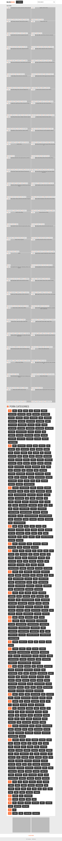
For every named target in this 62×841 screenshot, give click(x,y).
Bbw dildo (17, 470)
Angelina (33, 19)
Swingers (27, 750)
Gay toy (21, 401)
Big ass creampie (24, 128)
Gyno (51, 575)
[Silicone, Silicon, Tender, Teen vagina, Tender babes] (19, 327)
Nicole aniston (10, 210)
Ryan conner (29, 732)
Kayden (18, 292)
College (20, 515)
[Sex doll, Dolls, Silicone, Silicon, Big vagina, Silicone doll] (19, 41)
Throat (22, 792)
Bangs (17, 224)
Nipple (10, 697)
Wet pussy (15, 387)
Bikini (36, 470)
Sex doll (9, 46)
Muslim (33, 680)
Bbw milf (43, 87)
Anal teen (31, 424)
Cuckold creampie (13, 512)
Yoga (21, 813)
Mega (16, 101)
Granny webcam (20, 585)
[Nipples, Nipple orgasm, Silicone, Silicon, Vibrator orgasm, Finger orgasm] (43, 300)
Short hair (9, 183)
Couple (15, 505)
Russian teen (46, 732)
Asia (44, 431)
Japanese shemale (24, 627)
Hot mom (31, 603)
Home (18, 599)
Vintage (22, 799)
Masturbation (12, 673)
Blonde (26, 480)
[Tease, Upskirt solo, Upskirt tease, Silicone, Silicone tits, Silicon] (19, 109)
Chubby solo (31, 494)
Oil (10, 704)
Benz (38, 74)
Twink (23, 788)
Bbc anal (26, 463)
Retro (24, 729)
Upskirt (15, 795)
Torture (11, 788)
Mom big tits (26, 387)
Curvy (40, 505)
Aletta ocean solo (51, 374)
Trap (16, 792)
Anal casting (49, 428)
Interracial (29, 617)
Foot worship (32, 557)
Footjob (11, 554)
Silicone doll (24, 101)
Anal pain (44, 435)
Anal (14, 410)
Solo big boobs (46, 183)
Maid (20, 673)
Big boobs (18, 459)
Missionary (12, 687)
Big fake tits (52, 142)
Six (32, 251)
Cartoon (40, 494)
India (36, 617)
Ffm (48, 554)
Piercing (29, 718)
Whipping (49, 802)
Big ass (29, 445)
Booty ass (26, 183)
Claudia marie (10, 360)
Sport (45, 757)
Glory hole (28, 578)
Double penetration (47, 536)
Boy (30, 452)
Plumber (43, 722)
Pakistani (46, 715)
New (43, 694)
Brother (40, 463)
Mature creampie (39, 683)
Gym (46, 575)
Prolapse (38, 711)
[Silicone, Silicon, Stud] (43, 27)
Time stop (29, 792)
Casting (20, 491)
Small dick (30, 778)
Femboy (43, 554)
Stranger (28, 771)
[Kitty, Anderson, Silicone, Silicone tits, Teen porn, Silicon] (19, 136)
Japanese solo (12, 627)
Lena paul (16, 655)
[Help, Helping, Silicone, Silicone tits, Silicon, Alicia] (19, 82)
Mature (20, 666)
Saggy (23, 746)
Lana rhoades (44, 652)
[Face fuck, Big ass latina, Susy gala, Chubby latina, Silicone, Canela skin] (43, 259)
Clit (50, 505)
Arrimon (44, 410)
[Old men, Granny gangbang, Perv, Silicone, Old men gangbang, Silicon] (43, 273)
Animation (11, 435)
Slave (34, 743)
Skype (44, 767)
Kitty (9, 142)
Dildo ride (11, 540)
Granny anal (28, 571)
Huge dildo (11, 606)
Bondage (24, 452)
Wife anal (25, 806)
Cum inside (33, 519)
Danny (45, 533)
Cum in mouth (34, 501)
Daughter (11, 529)
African (44, 424)
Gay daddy (38, 585)
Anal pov (45, 438)
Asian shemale (12, 442)
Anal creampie (45, 414)
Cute (41, 501)
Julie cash (22, 634)
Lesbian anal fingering (24, 662)
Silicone (22, 19)
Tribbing (37, 792)
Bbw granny (22, 445)
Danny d (32, 536)
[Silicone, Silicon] (19, 150)
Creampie (47, 487)
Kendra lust (23, 641)
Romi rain (22, 736)
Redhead (11, 732)
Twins (50, 788)
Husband (46, 603)
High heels (20, 610)
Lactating (23, 659)
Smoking (49, 750)
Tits (29, 788)
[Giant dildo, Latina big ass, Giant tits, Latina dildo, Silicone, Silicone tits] (43, 341)
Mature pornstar (43, 360)
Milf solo (37, 669)
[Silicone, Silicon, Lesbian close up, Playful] (19, 314)
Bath (33, 210)
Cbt (46, 498)
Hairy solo (26, 596)
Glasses (11, 585)
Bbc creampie (12, 480)
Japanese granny (23, 631)
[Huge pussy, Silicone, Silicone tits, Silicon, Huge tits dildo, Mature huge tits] (43, 150)
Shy (30, 764)
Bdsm (35, 445)
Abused (37, 435)
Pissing (43, 708)
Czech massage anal (20, 494)
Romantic (18, 729)
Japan (22, 620)
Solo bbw (36, 771)
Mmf (39, 333)
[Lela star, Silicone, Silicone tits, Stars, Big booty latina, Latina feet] (19, 164)
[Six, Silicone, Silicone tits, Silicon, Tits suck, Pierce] (43, 246)
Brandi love (48, 459)
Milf (34, 666)
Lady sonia (31, 659)
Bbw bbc (28, 466)
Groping (11, 582)
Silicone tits (27, 19)
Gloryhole (25, 575)
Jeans (47, 631)
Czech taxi (36, 512)
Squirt (49, 739)
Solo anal (37, 767)
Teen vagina (22, 333)
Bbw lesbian (48, 456)
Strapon (17, 743)
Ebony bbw (34, 547)
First (46, 561)
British (31, 456)
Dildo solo (19, 540)
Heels (46, 606)
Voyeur (15, 799)
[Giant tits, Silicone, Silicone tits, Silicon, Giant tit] (43, 123)
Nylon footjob (25, 697)
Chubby (49, 491)
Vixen (34, 799)
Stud (41, 33)
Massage (27, 666)
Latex (28, 648)
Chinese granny (24, 508)
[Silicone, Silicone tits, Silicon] (43, 218)
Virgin (28, 799)
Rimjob (11, 729)
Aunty (37, 424)
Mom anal (33, 673)
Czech (26, 491)
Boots (25, 456)
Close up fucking (51, 169)
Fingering (23, 568)
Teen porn (27, 142)
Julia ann (11, 624)
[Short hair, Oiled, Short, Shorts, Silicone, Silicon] (43, 109)
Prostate (23, 715)
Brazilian (11, 484)
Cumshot (18, 501)
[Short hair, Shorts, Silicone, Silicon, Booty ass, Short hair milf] (19, 177)
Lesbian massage (13, 659)
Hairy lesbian (38, 606)
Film (48, 557)
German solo (21, 278)
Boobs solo (40, 183)
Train (34, 788)
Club (10, 522)
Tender (17, 333)
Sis (31, 753)
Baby (19, 456)
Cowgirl (50, 333)
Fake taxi (33, 142)
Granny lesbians (19, 589)
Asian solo (47, 417)
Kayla (9, 292)
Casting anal (23, 505)
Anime (28, 414)
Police (30, 715)
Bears (19, 463)
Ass (31, 410)
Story (31, 757)
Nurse (27, 694)
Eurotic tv (22, 543)
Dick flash (48, 529)
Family (39, 550)
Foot (51, 550)
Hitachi (15, 592)
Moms (27, 687)
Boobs (10, 466)
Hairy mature (45, 599)
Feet (34, 550)
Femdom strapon (13, 568)
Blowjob (47, 452)
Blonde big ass (22, 74)
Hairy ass (44, 610)
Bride (48, 466)
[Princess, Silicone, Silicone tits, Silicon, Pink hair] (43, 95)
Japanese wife (12, 631)
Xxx (14, 809)
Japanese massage (33, 624)
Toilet (39, 781)
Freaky (26, 60)
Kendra (11, 645)
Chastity (25, 501)
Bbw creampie (20, 473)
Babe (38, 480)
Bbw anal (11, 449)
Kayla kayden (13, 292)
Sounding (34, 292)
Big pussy (23, 477)
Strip (16, 753)
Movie (47, 676)
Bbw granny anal (29, 484)
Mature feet (22, 683)
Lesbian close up (18, 319)
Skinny (23, 743)
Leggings (42, 655)
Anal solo (19, 417)
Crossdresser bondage (31, 515)
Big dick (47, 473)
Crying (15, 508)
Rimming (38, 725)
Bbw (14, 445)
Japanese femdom (13, 638)
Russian (15, 725)
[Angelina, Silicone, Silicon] (43, 14)
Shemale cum (12, 771)
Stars (23, 169)
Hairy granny (12, 603)
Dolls (13, 46)
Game (35, 578)
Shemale (15, 739)
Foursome (30, 568)
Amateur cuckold (21, 431)
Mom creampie (12, 683)
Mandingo (24, 676)
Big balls (19, 360)
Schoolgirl (36, 764)
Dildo (26, 526)
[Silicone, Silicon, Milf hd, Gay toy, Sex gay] (19, 396)
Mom (14, 666)
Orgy (48, 701)
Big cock (11, 459)
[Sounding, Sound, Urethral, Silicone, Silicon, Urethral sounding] (43, 286)
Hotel (37, 599)
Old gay (31, 704)
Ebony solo (37, 543)
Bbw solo (42, 445)
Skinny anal (19, 760)
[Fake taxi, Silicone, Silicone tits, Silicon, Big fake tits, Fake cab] (43, 136)
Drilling (17, 374)
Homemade (11, 596)
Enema (29, 543)
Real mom (37, 732)
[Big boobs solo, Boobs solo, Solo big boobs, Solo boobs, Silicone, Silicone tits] (43, 177)
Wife (14, 802)
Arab (20, 410)
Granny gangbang (40, 278)
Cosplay (40, 487)
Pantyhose (21, 708)
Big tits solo (10, 19)
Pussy (45, 711)
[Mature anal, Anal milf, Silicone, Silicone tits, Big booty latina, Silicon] (19, 232)
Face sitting (21, 564)
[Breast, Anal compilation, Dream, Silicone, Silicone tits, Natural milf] (43, 191)
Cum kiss (41, 519)
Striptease (28, 760)
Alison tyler (21, 438)
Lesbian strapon (26, 655)
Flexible (34, 564)
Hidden (34, 592)
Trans (25, 781)
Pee (17, 711)
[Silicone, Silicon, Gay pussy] (19, 246)
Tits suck (49, 251)
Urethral (42, 292)
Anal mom (11, 431)
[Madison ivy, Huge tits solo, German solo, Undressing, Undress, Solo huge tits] (19, 273)
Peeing (10, 718)
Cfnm (32, 491)
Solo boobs (52, 183)
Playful (24, 319)
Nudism (49, 697)
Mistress (11, 676)
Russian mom (10, 387)
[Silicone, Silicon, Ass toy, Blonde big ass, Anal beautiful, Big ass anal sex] (19, 68)
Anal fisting (21, 414)
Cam (10, 508)
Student (11, 760)
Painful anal (38, 715)
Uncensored (28, 795)
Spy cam (38, 778)
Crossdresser (40, 491)
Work (9, 33)
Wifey (42, 802)
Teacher (46, 781)
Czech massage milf (19, 522)
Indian (14, 617)
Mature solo (19, 669)
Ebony (15, 543)
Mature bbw (29, 690)
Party (22, 711)
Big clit (33, 463)
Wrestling (17, 806)
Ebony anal (12, 547)
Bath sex (53, 210)
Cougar (25, 519)
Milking (39, 687)
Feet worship (48, 568)
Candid (11, 501)
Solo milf (44, 760)
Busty (16, 477)
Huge (51, 610)
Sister (22, 739)
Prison (44, 718)
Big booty (47, 463)
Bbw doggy (48, 87)
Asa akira (37, 438)
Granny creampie (18, 578)
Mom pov (11, 680)
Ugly (21, 795)
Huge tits (11, 599)
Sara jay (11, 750)
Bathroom (11, 473)
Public (36, 708)
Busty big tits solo (16, 19)
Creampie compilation (45, 515)
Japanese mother (45, 634)
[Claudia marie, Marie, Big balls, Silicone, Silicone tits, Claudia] (19, 355)
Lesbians (42, 648)
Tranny (11, 785)
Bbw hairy (19, 484)
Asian (25, 410)
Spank (10, 746)
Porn (19, 722)
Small (36, 746)
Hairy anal (40, 596)
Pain (17, 715)
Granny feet (30, 585)
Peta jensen (37, 718)
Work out (25, 33)
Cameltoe (34, 169)
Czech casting (19, 498)
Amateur (37, 410)
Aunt (41, 417)
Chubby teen (12, 515)
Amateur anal (12, 421)
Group (32, 575)
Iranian (21, 617)
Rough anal (14, 60)
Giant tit (51, 128)
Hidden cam (42, 592)
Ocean (43, 46)
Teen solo (31, 785)
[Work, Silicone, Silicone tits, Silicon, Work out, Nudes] (19, 27)
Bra (23, 470)
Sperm (18, 764)
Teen (14, 781)
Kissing (48, 641)
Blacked (36, 452)
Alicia (29, 87)
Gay (21, 571)
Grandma (39, 575)
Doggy (27, 533)
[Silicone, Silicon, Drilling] (19, 368)
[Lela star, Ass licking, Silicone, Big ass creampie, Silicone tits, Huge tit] (19, 123)
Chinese (33, 487)
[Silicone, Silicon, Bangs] (19, 218)
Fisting (21, 550)
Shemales (22, 778)
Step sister (20, 767)
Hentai (19, 596)
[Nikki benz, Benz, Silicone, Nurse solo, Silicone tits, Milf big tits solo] (43, 68)
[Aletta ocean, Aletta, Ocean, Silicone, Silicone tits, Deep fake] (43, 41)
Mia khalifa (32, 676)
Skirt (25, 774)
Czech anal (18, 519)
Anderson (12, 142)
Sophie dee (11, 767)
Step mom (43, 746)
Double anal (12, 536)
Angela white (30, 421)
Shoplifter (36, 760)
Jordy (43, 627)
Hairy (21, 592)
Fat (17, 554)
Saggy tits (11, 757)
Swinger (30, 746)
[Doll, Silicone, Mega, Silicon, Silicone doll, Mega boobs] (19, 95)
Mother (11, 669)
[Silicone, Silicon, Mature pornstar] (43, 355)
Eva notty (26, 547)
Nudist (15, 694)
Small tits (44, 771)
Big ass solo (25, 449)
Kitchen (42, 641)
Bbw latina (38, 87)
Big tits (17, 452)
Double (34, 533)
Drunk (20, 526)
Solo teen (11, 764)
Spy (29, 743)
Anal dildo (21, 421)
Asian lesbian (28, 435)
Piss (14, 708)
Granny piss (47, 585)
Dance (27, 529)
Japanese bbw (35, 627)
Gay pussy (17, 251)
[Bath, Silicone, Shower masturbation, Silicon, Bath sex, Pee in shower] (43, 205)
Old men (33, 278)
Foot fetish (12, 561)
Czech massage (24, 487)
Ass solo (11, 417)
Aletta (39, 46)
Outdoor (16, 704)
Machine (30, 683)
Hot (47, 596)
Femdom (28, 550)
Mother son (20, 690)
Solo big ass (29, 767)
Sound (38, 292)
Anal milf (15, 237)
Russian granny (13, 736)
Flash (25, 561)
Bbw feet (29, 470)
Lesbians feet (12, 662)
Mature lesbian (42, 673)
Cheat (10, 519)
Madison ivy (10, 278)
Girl (10, 578)
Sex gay (25, 401)
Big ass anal (12, 463)
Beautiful (40, 459)
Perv (45, 278)
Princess (33, 101)
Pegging (11, 711)
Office (42, 701)
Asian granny (22, 424)
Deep (19, 536)
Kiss (36, 641)
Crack (38, 169)
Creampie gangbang (26, 512)
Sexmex (11, 774)
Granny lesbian (43, 578)
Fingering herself (48, 401)
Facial (24, 557)
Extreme (45, 543)
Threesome (39, 785)
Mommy (18, 680)
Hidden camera (22, 603)
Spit (18, 757)
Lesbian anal (46, 659)
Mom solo (20, 687)
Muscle (47, 680)
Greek (10, 589)
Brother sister (40, 477)
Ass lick (38, 431)
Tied (45, 788)
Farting (11, 557)
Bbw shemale (39, 473)
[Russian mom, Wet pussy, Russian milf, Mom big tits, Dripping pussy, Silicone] (19, 382)
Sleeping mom (45, 764)
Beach (32, 449)
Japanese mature (21, 624)
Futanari (41, 564)
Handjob (28, 592)
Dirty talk (11, 533)
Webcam (21, 802)
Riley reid (47, 729)
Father (19, 561)
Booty (20, 480)
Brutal (33, 459)
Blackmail (39, 456)
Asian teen (19, 435)
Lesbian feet (12, 652)
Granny (15, 571)
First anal (32, 561)
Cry (46, 505)
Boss (10, 470)
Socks (10, 753)
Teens (17, 788)
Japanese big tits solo (46, 319)
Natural (42, 697)
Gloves (29, 582)
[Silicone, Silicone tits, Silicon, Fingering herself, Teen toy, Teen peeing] (43, 396)
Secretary (18, 774)
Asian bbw (29, 438)
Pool (22, 718)
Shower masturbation (43, 210)
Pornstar (35, 722)
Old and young (39, 704)
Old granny (35, 701)
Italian (41, 617)
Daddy (32, 526)
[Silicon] (19, 259)
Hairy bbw (37, 613)
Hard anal (11, 610)
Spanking (35, 739)
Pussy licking (26, 722)
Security (42, 750)
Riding (30, 729)
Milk (43, 669)
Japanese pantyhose (33, 634)
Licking (38, 659)
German (11, 575)
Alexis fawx (12, 438)
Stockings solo (13, 778)
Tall (40, 788)
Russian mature (47, 725)
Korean (15, 641)
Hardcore (11, 613)
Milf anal (40, 676)
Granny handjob (20, 582)
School (46, 743)
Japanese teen (12, 634)
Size (51, 60)
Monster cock (38, 690)
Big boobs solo (34, 183)
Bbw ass (31, 477)
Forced (15, 550)
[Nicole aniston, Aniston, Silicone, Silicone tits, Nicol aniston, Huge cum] (19, 205)
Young (15, 813)
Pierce (53, 251)
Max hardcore (47, 687)
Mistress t (11, 690)
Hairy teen (45, 613)
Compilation (12, 491)
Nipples (17, 697)
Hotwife (39, 603)
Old (21, 701)
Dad (44, 526)
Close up (33, 508)
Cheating (47, 494)
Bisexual (26, 459)
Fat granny (12, 564)
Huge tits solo (15, 278)
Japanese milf (34, 631)
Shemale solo (24, 753)
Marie (15, 360)
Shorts (14, 183)
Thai (20, 781)
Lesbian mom (36, 662)
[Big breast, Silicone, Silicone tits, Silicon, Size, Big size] (43, 55)
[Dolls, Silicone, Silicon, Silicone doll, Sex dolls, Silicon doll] (43, 232)
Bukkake (47, 449)
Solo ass (43, 753)
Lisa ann (35, 648)
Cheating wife (42, 508)
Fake (28, 564)
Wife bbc (28, 802)
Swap (50, 753)
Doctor (38, 526)
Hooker (27, 610)
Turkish (24, 785)
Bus (18, 449)
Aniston (15, 210)
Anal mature (12, 428)
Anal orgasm (39, 428)
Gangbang (36, 571)
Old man (27, 701)
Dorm (14, 526)
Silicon (42, 19)
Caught (11, 498)
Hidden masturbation (28, 599)
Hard (33, 596)
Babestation (30, 473)
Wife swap (35, 802)
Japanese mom (30, 620)
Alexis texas (12, 414)
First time (41, 557)
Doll (9, 101)
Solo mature (32, 774)
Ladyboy (22, 648)
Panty (16, 718)
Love (10, 655)
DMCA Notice (34, 839)
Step (51, 757)
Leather (35, 655)
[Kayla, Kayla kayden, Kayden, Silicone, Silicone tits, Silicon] (19, 286)
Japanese (15, 620)
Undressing (27, 278)
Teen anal (32, 781)
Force (45, 550)
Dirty (38, 536)
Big (41, 452)
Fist (30, 554)
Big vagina (25, 46)
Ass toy (17, 74)
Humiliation (20, 606)
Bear (43, 466)
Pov (48, 708)
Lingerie (50, 655)
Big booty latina (28, 169)
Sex (40, 743)
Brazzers (39, 449)
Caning (32, 498)
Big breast (34, 60)
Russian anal (19, 732)
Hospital (19, 613)
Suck (24, 764)
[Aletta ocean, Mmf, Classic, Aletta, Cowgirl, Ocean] (43, 327)
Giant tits (34, 128)
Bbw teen (49, 477)
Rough (9, 60)
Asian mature (30, 428)
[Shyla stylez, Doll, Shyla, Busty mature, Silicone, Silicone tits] (19, 300)
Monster (40, 680)
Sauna (36, 753)
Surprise (21, 771)
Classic (42, 333)
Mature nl (25, 680)
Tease (10, 792)
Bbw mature (36, 466)
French (36, 554)
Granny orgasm (43, 582)
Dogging (34, 529)
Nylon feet (50, 694)
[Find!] (53, 2)
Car (27, 498)
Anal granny (40, 421)
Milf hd (17, 401)
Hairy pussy (29, 606)
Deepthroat (20, 529)
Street (40, 774)
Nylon (21, 694)
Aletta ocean (34, 46)
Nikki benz (34, 74)
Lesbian (15, 648)
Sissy (10, 743)
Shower (17, 746)
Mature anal (10, 237)
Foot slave (39, 568)
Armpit (48, 421)
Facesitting (23, 554)
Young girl (27, 813)
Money (26, 673)
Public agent (30, 711)
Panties (11, 715)
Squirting (24, 757)
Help (9, 87)
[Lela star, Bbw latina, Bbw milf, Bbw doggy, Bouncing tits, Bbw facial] (43, 82)
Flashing (18, 557)
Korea (30, 641)
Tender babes (27, 333)
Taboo (17, 785)
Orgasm (15, 701)
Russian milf (20, 387)
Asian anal (36, 414)
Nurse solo (46, 74)
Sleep (28, 739)
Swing (50, 767)
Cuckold (15, 487)
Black (10, 452)
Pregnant (29, 708)
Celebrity (39, 498)
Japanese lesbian (41, 620)
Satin (46, 774)
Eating (19, 547)
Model (33, 687)
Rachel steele (23, 725)
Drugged (41, 529)
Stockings (19, 750)
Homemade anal (28, 613)
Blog (11, 2)
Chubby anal (32, 505)
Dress (25, 536)
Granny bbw (29, 589)
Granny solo (45, 571)
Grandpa (18, 575)
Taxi (46, 785)
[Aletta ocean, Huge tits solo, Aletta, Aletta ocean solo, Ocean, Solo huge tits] (43, 368)
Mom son (40, 666)
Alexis (26, 417)
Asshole (31, 431)
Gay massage (38, 589)
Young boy (36, 813)
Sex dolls (50, 237)
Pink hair (51, 101)
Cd (9, 505)
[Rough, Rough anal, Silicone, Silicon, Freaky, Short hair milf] (19, 55)
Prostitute (12, 722)
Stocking (38, 757)
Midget (51, 673)
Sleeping (42, 739)
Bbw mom (44, 480)
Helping (12, 87)
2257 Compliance (28, 839)
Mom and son (28, 669)
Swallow (34, 750)
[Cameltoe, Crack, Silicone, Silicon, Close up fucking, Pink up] (43, 164)
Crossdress (49, 519)
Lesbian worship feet (23, 652)
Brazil (10, 477)
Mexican (49, 683)
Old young (23, 704)
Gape (35, 582)
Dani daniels (20, 533)
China (10, 494)
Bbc (48, 445)
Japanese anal (44, 624)
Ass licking (14, 128)
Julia (42, 631)
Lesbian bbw (35, 652)
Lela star (33, 87)
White (10, 806)
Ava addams (34, 417)
